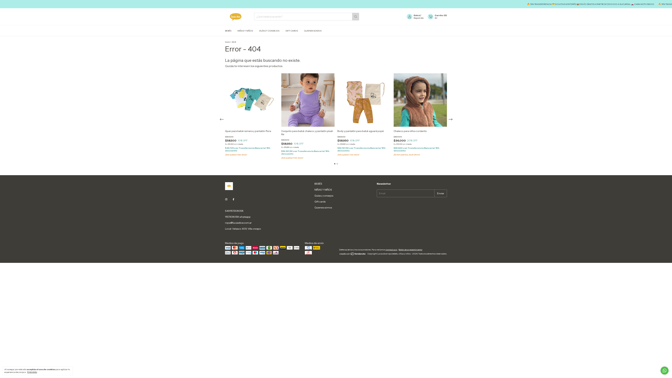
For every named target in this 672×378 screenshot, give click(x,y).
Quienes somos (312, 30)
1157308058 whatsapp (238, 216)
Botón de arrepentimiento (410, 249)
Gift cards (291, 30)
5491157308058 (234, 210)
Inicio (227, 42)
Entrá (417, 15)
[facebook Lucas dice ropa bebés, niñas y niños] (233, 199)
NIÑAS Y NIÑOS (245, 30)
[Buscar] (355, 16)
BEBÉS (228, 30)
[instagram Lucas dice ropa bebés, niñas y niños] (226, 199)
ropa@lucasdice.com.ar (238, 222)
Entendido (32, 372)
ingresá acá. (391, 249)
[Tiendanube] (352, 254)
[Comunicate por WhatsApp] (664, 370)
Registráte (419, 18)
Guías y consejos (269, 30)
